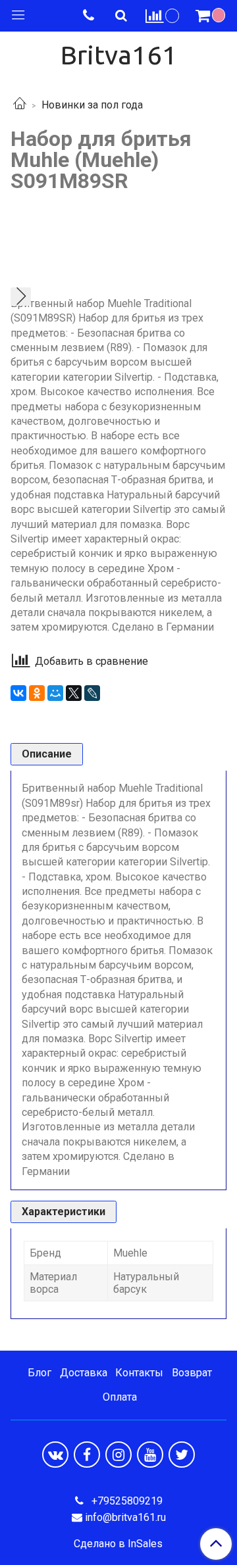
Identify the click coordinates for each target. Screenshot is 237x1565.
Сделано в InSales (118, 1544)
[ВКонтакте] (18, 693)
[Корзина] (212, 16)
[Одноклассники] (37, 693)
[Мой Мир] (55, 693)
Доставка (83, 1372)
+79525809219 (126, 1501)
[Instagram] (118, 1454)
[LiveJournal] (92, 693)
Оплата (120, 1397)
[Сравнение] (163, 15)
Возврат (192, 1372)
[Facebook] (87, 1454)
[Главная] (19, 105)
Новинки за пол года (92, 105)
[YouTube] (150, 1454)
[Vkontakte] (55, 1454)
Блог (39, 1372)
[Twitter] (182, 1454)
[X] (74, 693)
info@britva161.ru (125, 1517)
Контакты (139, 1372)
